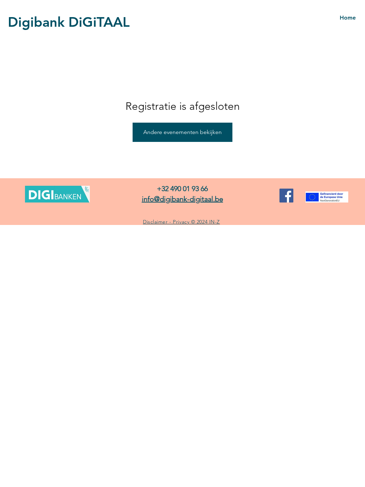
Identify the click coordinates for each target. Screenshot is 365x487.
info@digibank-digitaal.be (182, 199)
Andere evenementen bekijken (182, 132)
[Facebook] (286, 196)
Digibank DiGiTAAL (69, 22)
